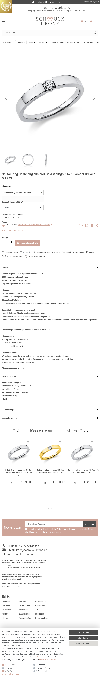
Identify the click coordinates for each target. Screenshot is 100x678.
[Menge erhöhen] (11, 242)
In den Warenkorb (29, 243)
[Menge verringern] (11, 246)
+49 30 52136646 (28, 545)
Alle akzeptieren (83, 632)
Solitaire (42, 42)
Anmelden (6, 602)
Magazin (5, 618)
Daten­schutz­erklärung (47, 660)
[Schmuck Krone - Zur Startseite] (50, 20)
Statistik (41, 665)
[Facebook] (3, 597)
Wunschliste (85, 21)
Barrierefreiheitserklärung (41, 618)
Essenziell (11, 665)
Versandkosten (25, 618)
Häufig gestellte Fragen (25, 606)
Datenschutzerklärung (41, 602)
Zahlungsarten (24, 614)
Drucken (92, 252)
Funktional (42, 671)
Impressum (39, 614)
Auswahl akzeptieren (83, 643)
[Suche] (95, 33)
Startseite (7, 42)
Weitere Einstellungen (11, 674)
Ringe (31, 42)
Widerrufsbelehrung (41, 606)
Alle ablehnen (83, 638)
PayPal (9, 671)
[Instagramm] (9, 597)
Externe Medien (44, 668)
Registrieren (7, 606)
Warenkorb (94, 21)
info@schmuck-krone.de (31, 550)
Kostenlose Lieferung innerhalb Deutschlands (34, 225)
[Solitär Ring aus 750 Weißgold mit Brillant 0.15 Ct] (50, 98)
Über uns (22, 602)
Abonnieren (89, 524)
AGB (37, 610)
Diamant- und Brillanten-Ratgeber (48, 252)
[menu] (3, 21)
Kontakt (5, 614)
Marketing (11, 668)
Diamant (20, 42)
